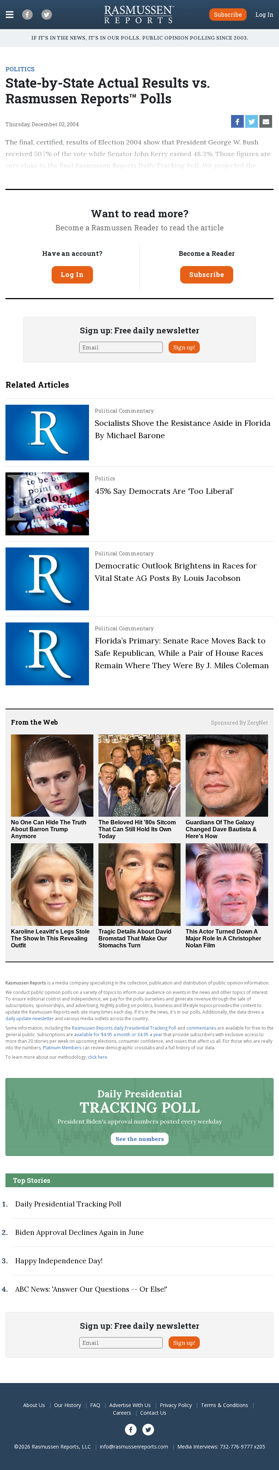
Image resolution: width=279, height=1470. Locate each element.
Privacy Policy (176, 1405)
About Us (34, 1405)
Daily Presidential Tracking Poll (68, 1204)
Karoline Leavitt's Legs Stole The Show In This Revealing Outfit (50, 938)
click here (97, 1057)
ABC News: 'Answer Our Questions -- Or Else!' (91, 1289)
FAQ (95, 1405)
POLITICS (20, 69)
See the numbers (140, 1138)
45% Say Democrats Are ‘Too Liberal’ (164, 491)
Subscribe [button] (228, 14)
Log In (264, 14)
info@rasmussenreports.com (134, 1446)
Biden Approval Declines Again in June (79, 1232)
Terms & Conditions (224, 1405)
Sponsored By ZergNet (239, 722)
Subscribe (206, 274)
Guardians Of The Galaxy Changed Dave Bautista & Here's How (221, 829)
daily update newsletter (29, 1018)
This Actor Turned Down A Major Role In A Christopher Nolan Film (223, 938)
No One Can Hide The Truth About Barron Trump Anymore (48, 829)
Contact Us (153, 1412)
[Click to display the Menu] (9, 14)
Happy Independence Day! (58, 1260)
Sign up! (184, 347)
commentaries (201, 1028)
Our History (67, 1405)
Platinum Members (62, 1048)
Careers (122, 1412)
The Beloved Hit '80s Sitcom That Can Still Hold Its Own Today (137, 829)
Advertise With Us (130, 1405)
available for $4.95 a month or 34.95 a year (118, 1034)
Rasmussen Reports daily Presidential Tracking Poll (124, 1028)
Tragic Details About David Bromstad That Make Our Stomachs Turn (134, 938)
